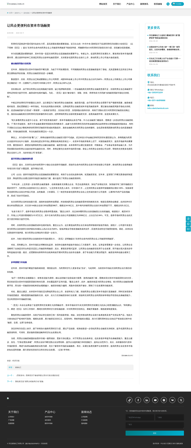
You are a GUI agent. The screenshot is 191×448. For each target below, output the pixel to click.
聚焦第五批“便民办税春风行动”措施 (29, 381)
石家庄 (169, 443)
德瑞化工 (18, 367)
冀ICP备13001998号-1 (32, 443)
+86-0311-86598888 (156, 100)
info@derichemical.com (157, 108)
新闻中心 (18, 13)
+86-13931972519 (155, 92)
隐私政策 (180, 443)
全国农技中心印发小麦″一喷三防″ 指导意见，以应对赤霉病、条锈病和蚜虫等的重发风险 (165, 49)
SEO (174, 443)
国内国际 (27, 13)
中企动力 (164, 443)
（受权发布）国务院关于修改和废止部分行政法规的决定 (37, 375)
